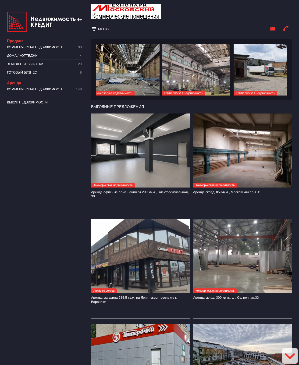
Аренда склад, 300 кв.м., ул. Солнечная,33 (226, 297)
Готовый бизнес (44, 72)
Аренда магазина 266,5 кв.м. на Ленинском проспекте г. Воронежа (134, 300)
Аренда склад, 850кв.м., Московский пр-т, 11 (227, 192)
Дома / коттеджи (44, 56)
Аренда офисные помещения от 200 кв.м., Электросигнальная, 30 (140, 194)
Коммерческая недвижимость (44, 47)
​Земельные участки (44, 64)
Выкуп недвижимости (27, 102)
